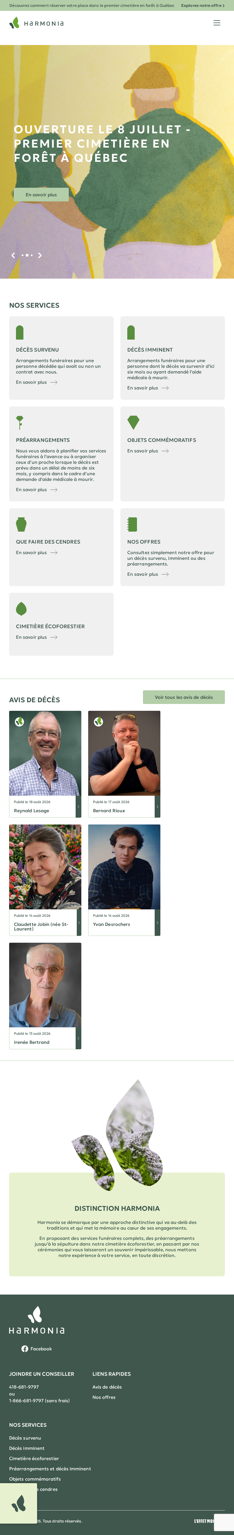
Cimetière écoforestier (34, 1458)
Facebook (41, 1349)
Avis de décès (107, 1387)
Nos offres (104, 1397)
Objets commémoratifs (35, 1479)
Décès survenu (25, 1438)
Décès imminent (27, 1448)
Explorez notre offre (201, 5)
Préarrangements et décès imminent (50, 1468)
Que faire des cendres (33, 1489)
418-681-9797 (24, 1387)
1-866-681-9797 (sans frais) (39, 1400)
